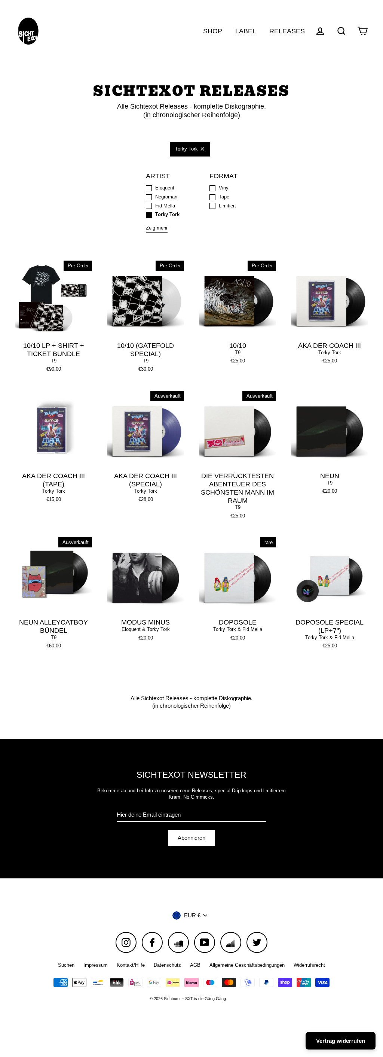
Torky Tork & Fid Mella (237, 629)
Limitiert (227, 206)
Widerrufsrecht (309, 965)
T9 (53, 361)
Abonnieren (191, 838)
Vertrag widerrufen (340, 1041)
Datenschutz (167, 965)
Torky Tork (186, 149)
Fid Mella (165, 206)
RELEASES (287, 31)
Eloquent (164, 188)
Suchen (66, 965)
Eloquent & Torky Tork (146, 629)
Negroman (166, 197)
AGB (195, 965)
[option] (53, 429)
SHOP (212, 31)
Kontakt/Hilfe (131, 965)
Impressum (95, 965)
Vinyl (224, 188)
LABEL (245, 31)
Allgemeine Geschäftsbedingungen (247, 965)
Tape (224, 197)
